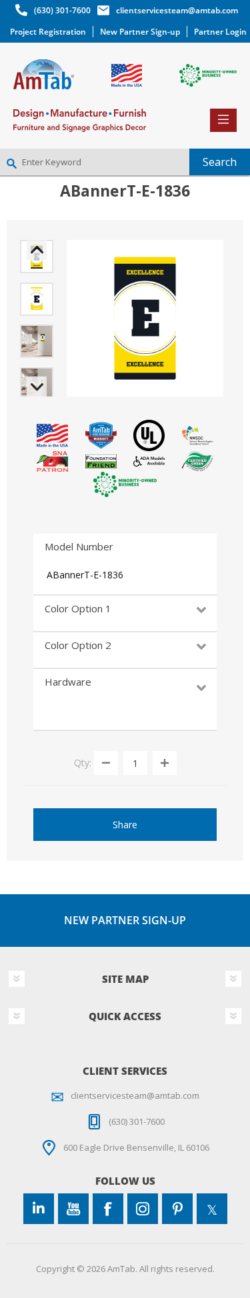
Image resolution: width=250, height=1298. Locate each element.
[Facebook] (108, 1208)
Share (125, 824)
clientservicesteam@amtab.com (177, 10)
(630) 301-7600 (62, 10)
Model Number (79, 546)
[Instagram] (142, 1208)
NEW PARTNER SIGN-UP (125, 920)
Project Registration (48, 31)
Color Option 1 (78, 608)
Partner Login (220, 31)
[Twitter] (212, 1208)
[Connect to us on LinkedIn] (38, 1208)
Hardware (68, 681)
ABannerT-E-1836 (85, 574)
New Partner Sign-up (140, 31)
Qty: (82, 762)
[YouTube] (73, 1208)
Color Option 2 (78, 645)
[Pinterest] (177, 1208)
